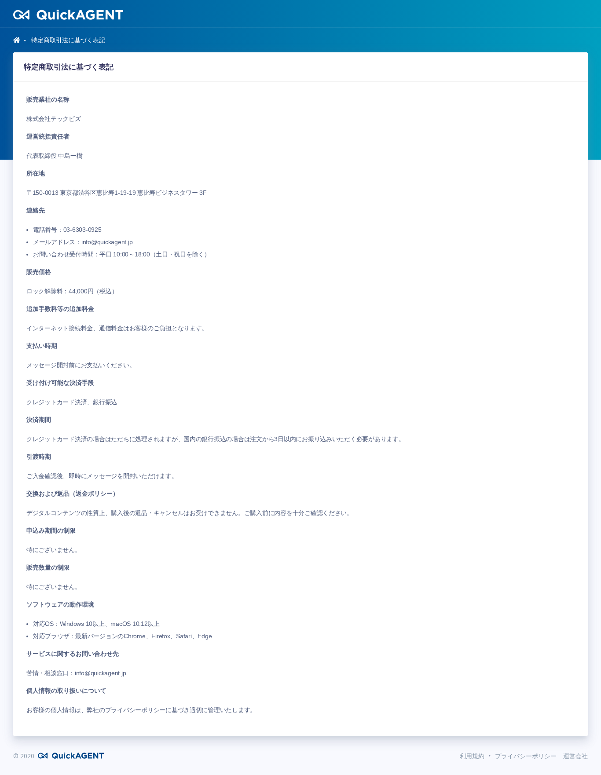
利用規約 (473, 756)
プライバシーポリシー (525, 756)
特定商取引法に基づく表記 (67, 40)
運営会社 (575, 756)
